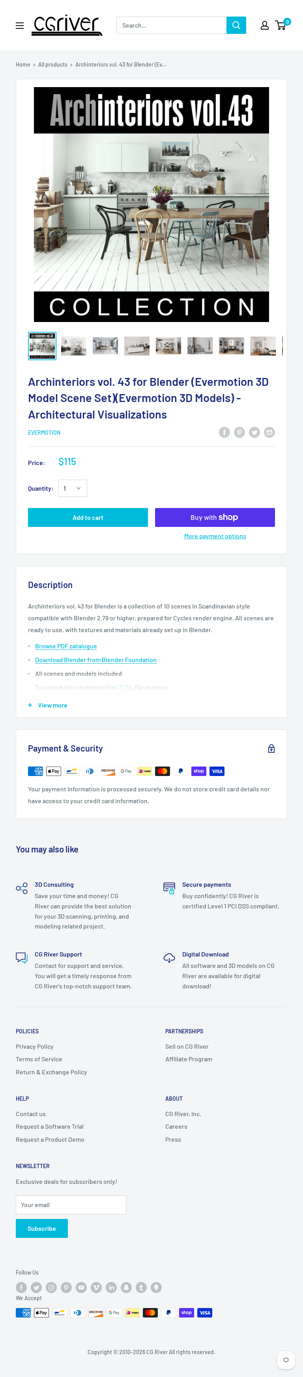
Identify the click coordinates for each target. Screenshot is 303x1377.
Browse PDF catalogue (66, 645)
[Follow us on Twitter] (36, 1287)
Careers (176, 1126)
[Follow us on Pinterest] (66, 1287)
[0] (281, 25)
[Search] (236, 25)
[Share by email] (269, 432)
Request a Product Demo (50, 1139)
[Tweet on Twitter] (254, 432)
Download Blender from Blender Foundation (96, 659)
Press (173, 1139)
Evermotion (44, 432)
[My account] (265, 25)
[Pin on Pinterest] (239, 432)
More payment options (215, 536)
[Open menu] (20, 25)
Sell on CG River (187, 1046)
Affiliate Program (188, 1059)
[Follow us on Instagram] (51, 1287)
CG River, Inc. (183, 1113)
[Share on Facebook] (224, 432)
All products (52, 64)
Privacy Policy (35, 1046)
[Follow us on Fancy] (156, 1287)
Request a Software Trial (50, 1126)
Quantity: (41, 488)
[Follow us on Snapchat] (126, 1287)
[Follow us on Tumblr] (141, 1287)
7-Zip (126, 687)
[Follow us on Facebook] (21, 1287)
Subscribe (42, 1228)
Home (23, 64)
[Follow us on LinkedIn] (111, 1287)
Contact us (31, 1113)
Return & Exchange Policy (51, 1072)
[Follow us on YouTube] (81, 1287)
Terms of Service (39, 1059)
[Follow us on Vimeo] (96, 1287)
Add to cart (88, 517)
